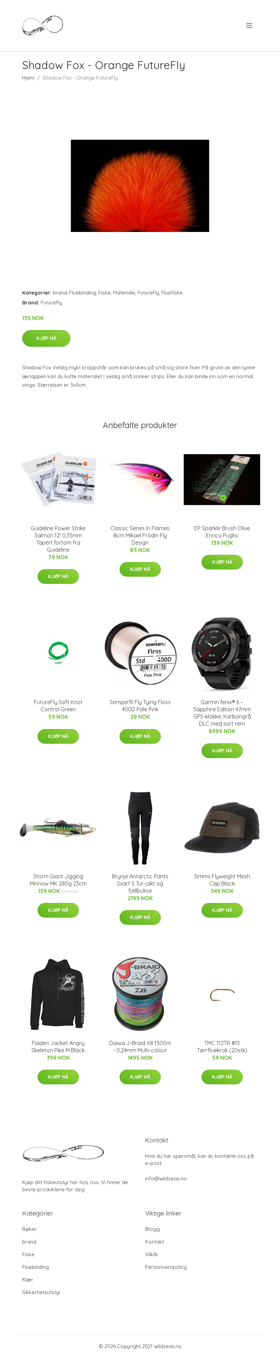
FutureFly (148, 292)
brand (60, 292)
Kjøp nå (46, 338)
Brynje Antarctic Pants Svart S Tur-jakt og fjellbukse (140, 883)
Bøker (29, 1229)
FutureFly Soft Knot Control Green (58, 706)
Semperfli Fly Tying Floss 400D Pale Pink (140, 706)
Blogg (152, 1229)
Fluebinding (82, 292)
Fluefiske (172, 292)
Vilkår (151, 1254)
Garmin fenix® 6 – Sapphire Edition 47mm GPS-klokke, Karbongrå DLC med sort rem (222, 713)
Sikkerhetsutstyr (41, 1292)
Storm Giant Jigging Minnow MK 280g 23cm (58, 880)
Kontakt (154, 1241)
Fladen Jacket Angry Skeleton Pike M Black (58, 1047)
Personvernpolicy (166, 1267)
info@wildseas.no (166, 1178)
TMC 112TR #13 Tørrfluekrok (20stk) (222, 1047)
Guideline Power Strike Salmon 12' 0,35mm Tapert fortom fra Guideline (58, 539)
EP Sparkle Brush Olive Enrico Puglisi (222, 532)
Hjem (28, 77)
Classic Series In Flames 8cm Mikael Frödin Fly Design (140, 535)
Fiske (104, 292)
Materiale (124, 292)
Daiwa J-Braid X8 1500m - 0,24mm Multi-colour (140, 1047)
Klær (27, 1279)
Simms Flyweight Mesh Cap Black (222, 880)
